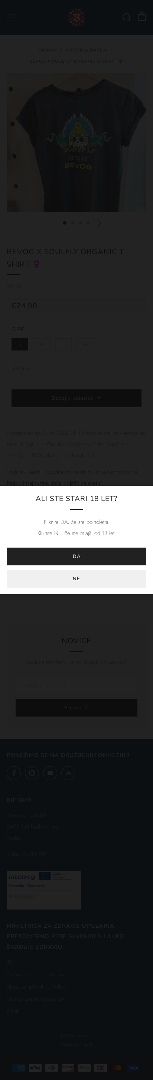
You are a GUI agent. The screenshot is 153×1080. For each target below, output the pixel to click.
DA (77, 556)
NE (76, 578)
